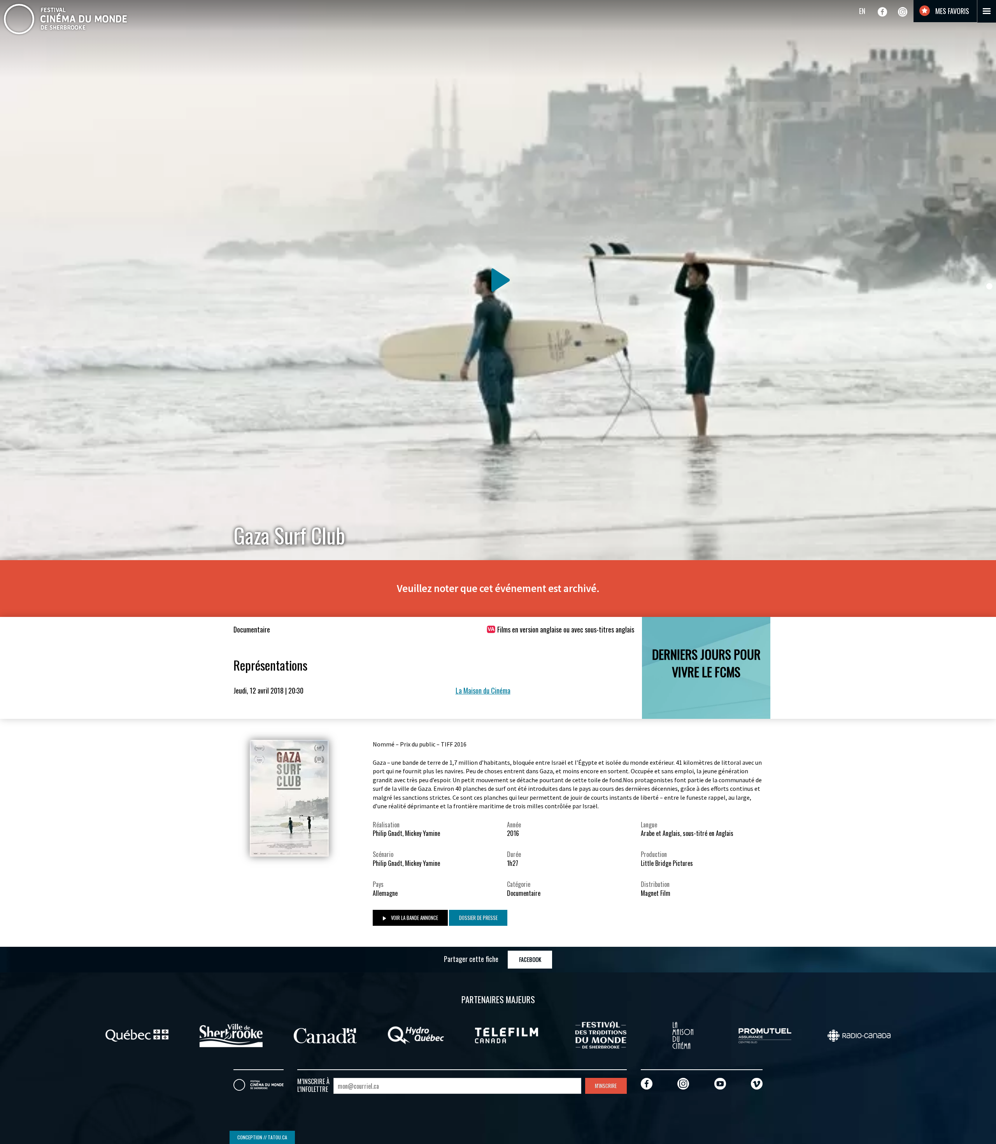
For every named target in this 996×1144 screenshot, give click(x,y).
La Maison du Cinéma (483, 690)
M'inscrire (606, 1086)
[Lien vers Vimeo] (757, 1083)
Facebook (530, 959)
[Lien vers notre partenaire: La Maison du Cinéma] (683, 1034)
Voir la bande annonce (414, 918)
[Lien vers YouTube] (720, 1083)
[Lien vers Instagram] (902, 12)
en (862, 11)
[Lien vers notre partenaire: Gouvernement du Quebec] (137, 1034)
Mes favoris (951, 11)
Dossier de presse (478, 918)
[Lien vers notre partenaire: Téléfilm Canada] (506, 1034)
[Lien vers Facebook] (882, 12)
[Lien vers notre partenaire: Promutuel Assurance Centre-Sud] (765, 1034)
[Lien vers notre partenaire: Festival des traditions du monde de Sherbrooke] (600, 1034)
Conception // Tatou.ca (262, 1137)
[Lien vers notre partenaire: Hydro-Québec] (416, 1034)
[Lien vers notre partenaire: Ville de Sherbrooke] (231, 1034)
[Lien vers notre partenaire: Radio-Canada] (859, 1034)
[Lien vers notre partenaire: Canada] (325, 1034)
